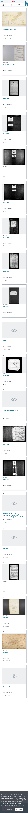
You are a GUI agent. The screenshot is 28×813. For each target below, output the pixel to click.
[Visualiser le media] (14, 19)
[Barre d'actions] (26, 4)
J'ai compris (19, 809)
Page (10, 4)
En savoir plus (8, 809)
